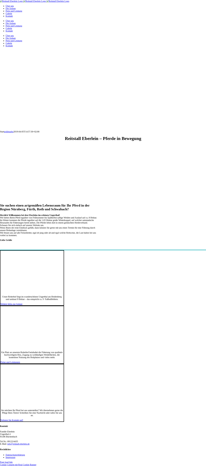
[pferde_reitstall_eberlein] (32, 347)
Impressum (10, 457)
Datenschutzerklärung (15, 455)
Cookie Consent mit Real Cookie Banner (18, 464)
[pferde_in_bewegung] (32, 405)
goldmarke (8, 131)
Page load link (6, 462)
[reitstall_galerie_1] (32, 292)
